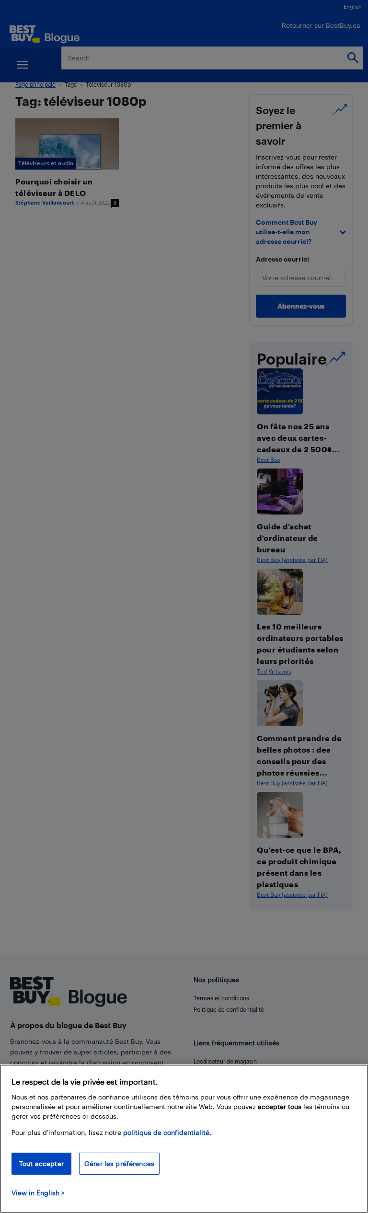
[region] (184, 1138)
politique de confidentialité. (167, 1132)
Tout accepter (41, 1163)
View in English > (38, 1193)
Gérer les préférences (119, 1163)
